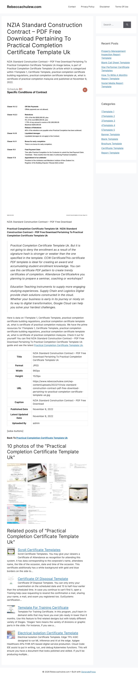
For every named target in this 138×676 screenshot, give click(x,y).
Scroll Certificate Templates (39, 550)
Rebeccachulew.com (24, 7)
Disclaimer (105, 6)
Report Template (110, 152)
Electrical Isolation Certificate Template (48, 633)
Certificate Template (112, 148)
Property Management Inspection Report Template (113, 54)
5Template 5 (108, 130)
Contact (72, 6)
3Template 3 (108, 120)
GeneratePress (88, 671)
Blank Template (109, 139)
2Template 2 (108, 116)
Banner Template (110, 134)
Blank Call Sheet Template (115, 62)
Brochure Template (111, 143)
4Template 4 (108, 125)
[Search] (127, 25)
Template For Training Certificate (43, 608)
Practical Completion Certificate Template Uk (58, 345)
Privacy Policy (87, 6)
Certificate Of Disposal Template (43, 579)
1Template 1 (107, 111)
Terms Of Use (121, 6)
